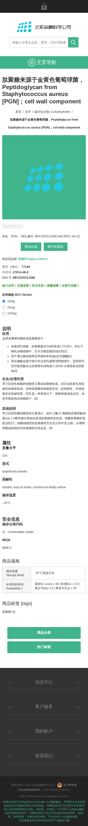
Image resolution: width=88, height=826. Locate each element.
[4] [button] (62, 384)
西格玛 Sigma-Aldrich (33, 259)
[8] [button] (71, 423)
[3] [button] (15, 371)
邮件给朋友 (56, 246)
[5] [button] (27, 393)
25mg (11, 307)
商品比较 (31, 246)
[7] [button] (12, 423)
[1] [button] (65, 351)
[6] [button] (36, 398)
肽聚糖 (6, 612)
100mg (12, 313)
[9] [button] (50, 428)
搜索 (73, 42)
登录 (44, 6)
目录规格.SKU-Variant (17, 294)
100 (4, 455)
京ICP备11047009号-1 (57, 789)
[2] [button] (70, 356)
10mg (11, 301)
